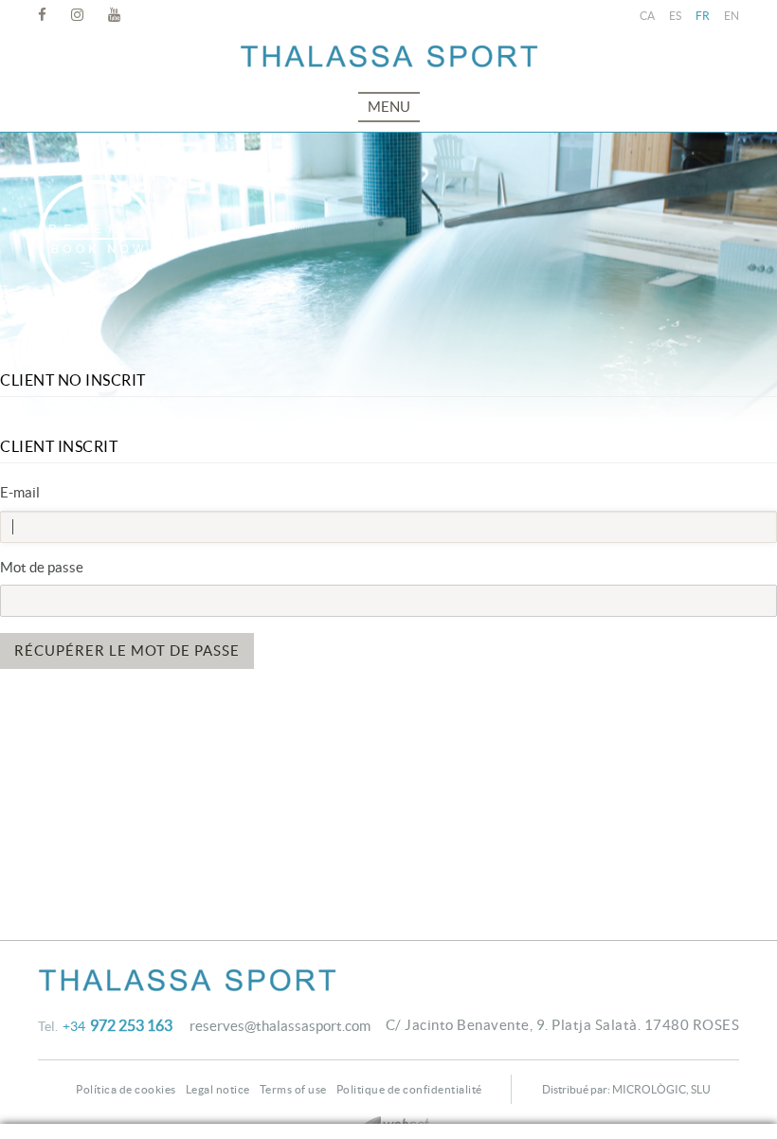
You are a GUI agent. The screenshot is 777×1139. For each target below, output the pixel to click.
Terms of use (293, 1089)
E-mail (20, 492)
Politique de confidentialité (409, 1089)
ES (675, 15)
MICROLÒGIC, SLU (661, 1089)
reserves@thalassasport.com (280, 1026)
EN (731, 15)
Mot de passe (41, 567)
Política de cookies (126, 1089)
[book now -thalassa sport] (97, 239)
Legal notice (218, 1089)
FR (703, 15)
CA (647, 15)
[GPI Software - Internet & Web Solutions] (389, 1122)
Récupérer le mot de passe (127, 650)
